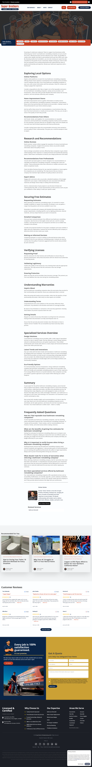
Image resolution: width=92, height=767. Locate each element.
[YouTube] (52, 744)
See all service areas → (74, 727)
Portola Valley (47, 757)
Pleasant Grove (36, 757)
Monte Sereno (54, 755)
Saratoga (40, 759)
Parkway (17, 757)
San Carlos (13, 759)
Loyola (32, 755)
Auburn (49, 752)
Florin (38, 754)
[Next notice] (89, 2)
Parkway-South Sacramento (24, 757)
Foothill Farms (45, 754)
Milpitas (49, 755)
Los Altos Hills (23, 755)
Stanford (43, 759)
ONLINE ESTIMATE (84, 7)
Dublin (6, 754)
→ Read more (18, 602)
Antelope (36, 752)
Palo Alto (71, 714)
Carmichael (72, 723)
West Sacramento (58, 759)
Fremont (50, 754)
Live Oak (7, 755)
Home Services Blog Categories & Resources (56, 25)
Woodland (67, 759)
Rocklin (71, 718)
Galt (60, 754)
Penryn (31, 757)
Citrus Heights (83, 716)
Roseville (82, 714)
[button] (64, 7)
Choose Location (14, 2)
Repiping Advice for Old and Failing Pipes (73, 558)
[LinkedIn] (56, 744)
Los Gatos (29, 755)
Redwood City (66, 757)
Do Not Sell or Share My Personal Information (52, 747)
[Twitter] (35, 744)
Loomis (15, 755)
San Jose (82, 712)
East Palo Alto (10, 754)
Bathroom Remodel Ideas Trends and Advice (35, 25)
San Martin (21, 759)
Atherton (46, 752)
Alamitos (28, 752)
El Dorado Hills (16, 754)
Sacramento (72, 712)
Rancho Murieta (60, 757)
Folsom (82, 723)
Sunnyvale (48, 759)
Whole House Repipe (52, 717)
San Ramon (30, 759)
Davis (3, 754)
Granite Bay (72, 720)
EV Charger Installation (52, 722)
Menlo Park (45, 755)
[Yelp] (43, 744)
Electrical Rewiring (51, 725)
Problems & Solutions (52, 728)
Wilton (63, 759)
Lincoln (81, 718)
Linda (4, 755)
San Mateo (26, 759)
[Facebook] (39, 744)
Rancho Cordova (73, 716)
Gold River (63, 754)
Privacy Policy (77, 759)
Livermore (12, 755)
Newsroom (34, 747)
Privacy (41, 747)
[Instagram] (48, 744)
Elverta (25, 754)
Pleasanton (42, 757)
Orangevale (9, 757)
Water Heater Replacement (53, 714)
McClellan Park (40, 755)
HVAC (48, 720)
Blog (38, 747)
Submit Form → (52, 686)
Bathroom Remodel (33, 510)
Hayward (71, 725)
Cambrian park (58, 752)
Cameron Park (64, 752)
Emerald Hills (29, 754)
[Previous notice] (70, 2)
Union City (52, 759)
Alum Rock (32, 752)
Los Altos (19, 755)
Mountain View (65, 755)
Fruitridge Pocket (55, 754)
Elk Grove (21, 754)
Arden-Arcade (41, 752)
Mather (35, 755)
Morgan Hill (60, 755)
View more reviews (46, 629)
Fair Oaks (82, 720)
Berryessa (53, 752)
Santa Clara (35, 759)
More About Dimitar (44, 503)
